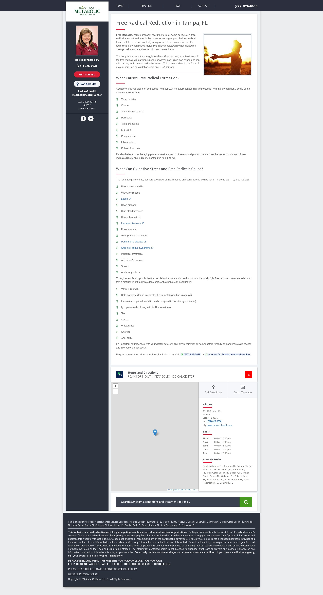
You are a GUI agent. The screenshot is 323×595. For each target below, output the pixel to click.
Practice (146, 5)
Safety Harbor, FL (150, 525)
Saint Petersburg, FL (170, 525)
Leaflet (171, 490)
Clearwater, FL (214, 521)
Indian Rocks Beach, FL (82, 525)
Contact (203, 5)
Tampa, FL (167, 521)
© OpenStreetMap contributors (189, 490)
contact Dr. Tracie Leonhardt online (229, 354)
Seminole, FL (188, 525)
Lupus (124, 198)
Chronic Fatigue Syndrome (136, 247)
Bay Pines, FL (180, 521)
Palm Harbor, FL (116, 525)
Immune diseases (131, 223)
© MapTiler (177, 490)
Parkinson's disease (132, 241)
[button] (155, 432)
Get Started (87, 74)
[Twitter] (90, 118)
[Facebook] (83, 118)
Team (177, 5)
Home (119, 5)
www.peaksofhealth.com (219, 425)
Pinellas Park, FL (133, 525)
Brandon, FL (155, 521)
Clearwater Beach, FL (232, 521)
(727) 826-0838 (246, 6)
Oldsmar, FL (101, 525)
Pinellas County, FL (139, 521)
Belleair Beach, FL (196, 521)
